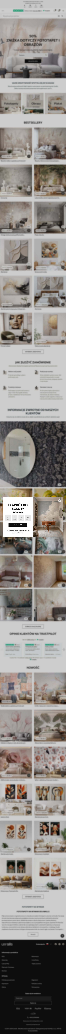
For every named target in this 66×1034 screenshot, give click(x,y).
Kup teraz (18, 524)
